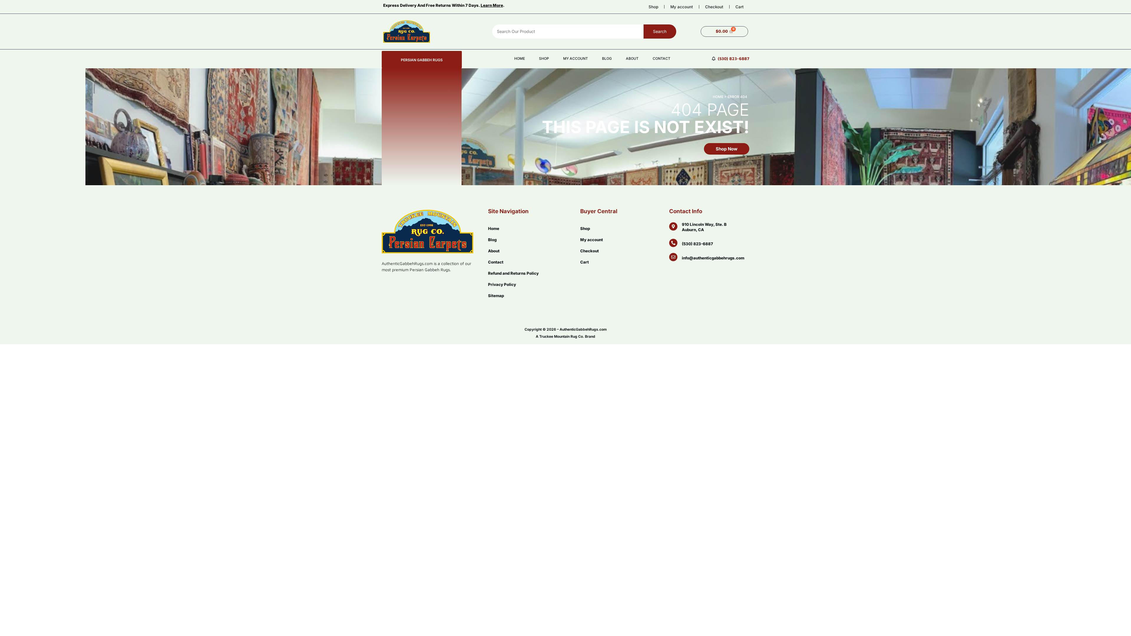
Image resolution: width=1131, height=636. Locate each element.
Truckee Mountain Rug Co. (561, 336)
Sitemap (496, 295)
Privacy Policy (502, 284)
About (632, 58)
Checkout (714, 6)
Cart (739, 6)
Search (660, 31)
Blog (607, 58)
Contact (661, 58)
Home (519, 58)
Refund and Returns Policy (513, 273)
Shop (653, 6)
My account (681, 6)
